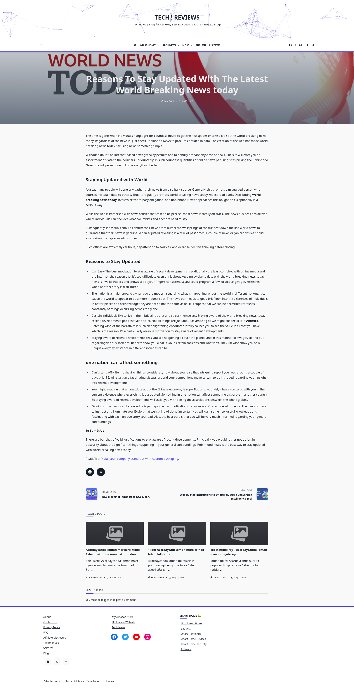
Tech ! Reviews (177, 17)
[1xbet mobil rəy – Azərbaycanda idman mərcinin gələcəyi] (239, 533)
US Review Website (123, 622)
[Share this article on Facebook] (90, 472)
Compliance (93, 681)
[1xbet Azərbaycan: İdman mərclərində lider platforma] (177, 533)
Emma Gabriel (95, 577)
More (185, 45)
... (92, 570)
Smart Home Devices (193, 639)
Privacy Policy (51, 627)
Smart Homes (147, 45)
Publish (201, 45)
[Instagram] (300, 45)
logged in (106, 600)
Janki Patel (169, 101)
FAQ (45, 632)
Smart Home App (191, 633)
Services (48, 648)
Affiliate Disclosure (54, 637)
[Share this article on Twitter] (101, 472)
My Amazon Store (122, 617)
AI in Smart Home (191, 623)
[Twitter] (295, 45)
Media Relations (75, 681)
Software (186, 649)
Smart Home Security (193, 644)
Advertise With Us (53, 681)
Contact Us (50, 622)
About (47, 617)
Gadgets (186, 628)
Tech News (169, 45)
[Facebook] (290, 45)
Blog (46, 653)
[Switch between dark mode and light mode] (307, 45)
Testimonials (51, 642)
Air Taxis (214, 45)
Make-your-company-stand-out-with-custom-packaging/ (140, 459)
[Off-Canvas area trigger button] (41, 45)
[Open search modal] (313, 45)
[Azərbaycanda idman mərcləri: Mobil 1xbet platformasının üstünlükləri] (115, 533)
